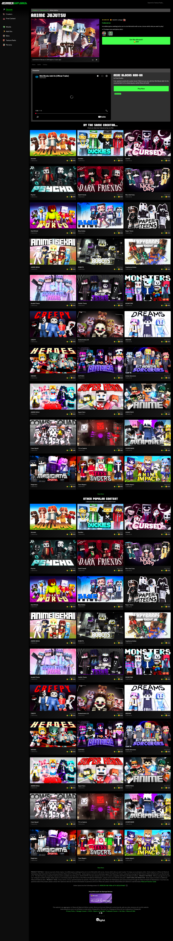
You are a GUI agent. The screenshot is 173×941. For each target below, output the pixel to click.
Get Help (122, 911)
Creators (35, 10)
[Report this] (96, 60)
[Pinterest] (101, 913)
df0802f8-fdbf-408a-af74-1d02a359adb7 (113, 885)
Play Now (141, 89)
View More (100, 494)
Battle (39, 64)
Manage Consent (81, 911)
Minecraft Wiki (130, 911)
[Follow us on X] (99, 913)
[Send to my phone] (92, 60)
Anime (33, 64)
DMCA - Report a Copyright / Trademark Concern (103, 911)
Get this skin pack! (136, 41)
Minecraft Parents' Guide (148, 881)
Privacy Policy (70, 911)
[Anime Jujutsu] (65, 38)
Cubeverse (43, 10)
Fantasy (45, 64)
